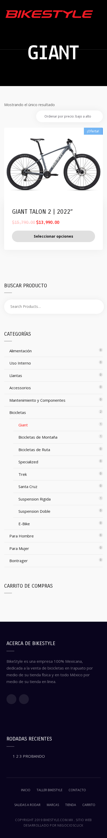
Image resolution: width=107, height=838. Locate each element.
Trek (22, 474)
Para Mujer (19, 548)
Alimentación (20, 350)
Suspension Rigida (34, 499)
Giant (23, 424)
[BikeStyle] (49, 14)
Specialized (28, 461)
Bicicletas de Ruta (34, 449)
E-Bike (24, 523)
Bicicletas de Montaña (37, 437)
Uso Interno (20, 363)
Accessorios (20, 387)
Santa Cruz (27, 486)
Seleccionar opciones (53, 236)
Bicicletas (17, 412)
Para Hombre (21, 535)
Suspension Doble (34, 511)
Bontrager (18, 560)
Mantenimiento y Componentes (37, 400)
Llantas (15, 375)
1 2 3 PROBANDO (29, 756)
